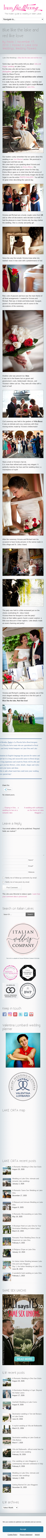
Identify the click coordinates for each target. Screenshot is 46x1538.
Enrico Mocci (28, 167)
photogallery (6, 72)
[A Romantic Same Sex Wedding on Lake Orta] (6, 1194)
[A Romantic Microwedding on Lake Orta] (6, 1217)
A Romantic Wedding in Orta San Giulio (26, 1167)
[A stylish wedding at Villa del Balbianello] (6, 1429)
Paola (10, 41)
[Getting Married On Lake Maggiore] (6, 1488)
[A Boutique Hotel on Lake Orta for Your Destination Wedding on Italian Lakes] (6, 1229)
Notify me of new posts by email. (17, 882)
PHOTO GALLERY (26, 177)
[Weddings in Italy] (23, 940)
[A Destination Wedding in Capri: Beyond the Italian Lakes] (6, 1394)
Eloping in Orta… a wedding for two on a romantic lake (10, 810)
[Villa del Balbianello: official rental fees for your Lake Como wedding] (6, 1453)
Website (31, 872)
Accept (23, 1529)
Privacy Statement (26, 1535)
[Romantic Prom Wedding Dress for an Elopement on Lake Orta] (6, 1241)
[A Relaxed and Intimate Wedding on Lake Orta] (6, 1206)
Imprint (37, 1535)
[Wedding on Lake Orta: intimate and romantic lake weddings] (6, 1182)
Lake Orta (30, 87)
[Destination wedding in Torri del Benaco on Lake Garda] (6, 1417)
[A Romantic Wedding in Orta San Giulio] (6, 1170)
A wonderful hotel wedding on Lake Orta (27, 1273)
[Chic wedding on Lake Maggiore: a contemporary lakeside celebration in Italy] (6, 1464)
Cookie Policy (12, 1535)
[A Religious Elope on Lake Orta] (6, 1253)
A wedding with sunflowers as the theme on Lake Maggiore (34, 810)
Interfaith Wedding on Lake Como (24, 1402)
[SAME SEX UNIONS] (23, 1329)
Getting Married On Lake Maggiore (25, 1485)
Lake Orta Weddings (9, 58)
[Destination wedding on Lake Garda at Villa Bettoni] (6, 1441)
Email (30, 866)
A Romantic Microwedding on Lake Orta (27, 1214)
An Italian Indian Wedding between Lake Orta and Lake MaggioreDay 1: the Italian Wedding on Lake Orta (27, 1263)
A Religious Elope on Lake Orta (23, 1249)
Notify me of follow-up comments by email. (21, 878)
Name (30, 860)
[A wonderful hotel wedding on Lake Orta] (6, 1276)
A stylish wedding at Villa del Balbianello (27, 1426)
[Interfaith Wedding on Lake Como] (6, 1405)
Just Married (18, 159)
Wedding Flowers (26, 48)
